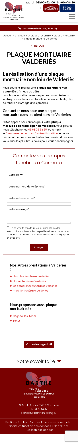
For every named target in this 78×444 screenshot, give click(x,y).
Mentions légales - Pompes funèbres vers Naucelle (38, 422)
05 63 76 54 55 (41, 28)
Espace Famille (67, 8)
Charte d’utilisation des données (30, 426)
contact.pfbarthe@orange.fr (39, 413)
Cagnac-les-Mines (24, 316)
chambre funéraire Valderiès (31, 276)
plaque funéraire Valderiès (29, 281)
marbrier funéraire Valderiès (30, 290)
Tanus (16, 321)
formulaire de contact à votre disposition (32, 133)
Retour (39, 45)
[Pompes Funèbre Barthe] (14, 11)
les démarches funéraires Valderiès (35, 286)
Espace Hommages (51, 8)
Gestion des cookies (40, 430)
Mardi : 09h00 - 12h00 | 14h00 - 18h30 (50, 2)
